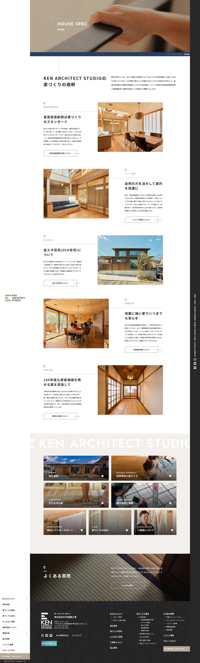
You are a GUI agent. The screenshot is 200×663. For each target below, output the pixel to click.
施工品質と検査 (145, 640)
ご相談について (116, 642)
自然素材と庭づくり (147, 634)
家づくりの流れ (8, 616)
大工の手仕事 (144, 637)
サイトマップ (76, 635)
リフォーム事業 (171, 623)
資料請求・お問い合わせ (12, 656)
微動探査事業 (171, 627)
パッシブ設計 (145, 622)
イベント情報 (7, 644)
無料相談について (9, 627)
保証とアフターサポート (148, 643)
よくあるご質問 (8, 621)
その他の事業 (168, 613)
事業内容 (6, 633)
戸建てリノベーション (174, 617)
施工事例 (6, 639)
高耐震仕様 (145, 628)
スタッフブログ (8, 650)
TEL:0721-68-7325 (61, 626)
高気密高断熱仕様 (147, 620)
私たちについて (8, 598)
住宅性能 (143, 617)
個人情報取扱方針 (62, 635)
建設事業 (169, 630)
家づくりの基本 (8, 610)
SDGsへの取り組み (119, 620)
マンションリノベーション (175, 620)
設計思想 (6, 604)
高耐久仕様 (145, 630)
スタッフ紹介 (117, 617)
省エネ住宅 (145, 625)
